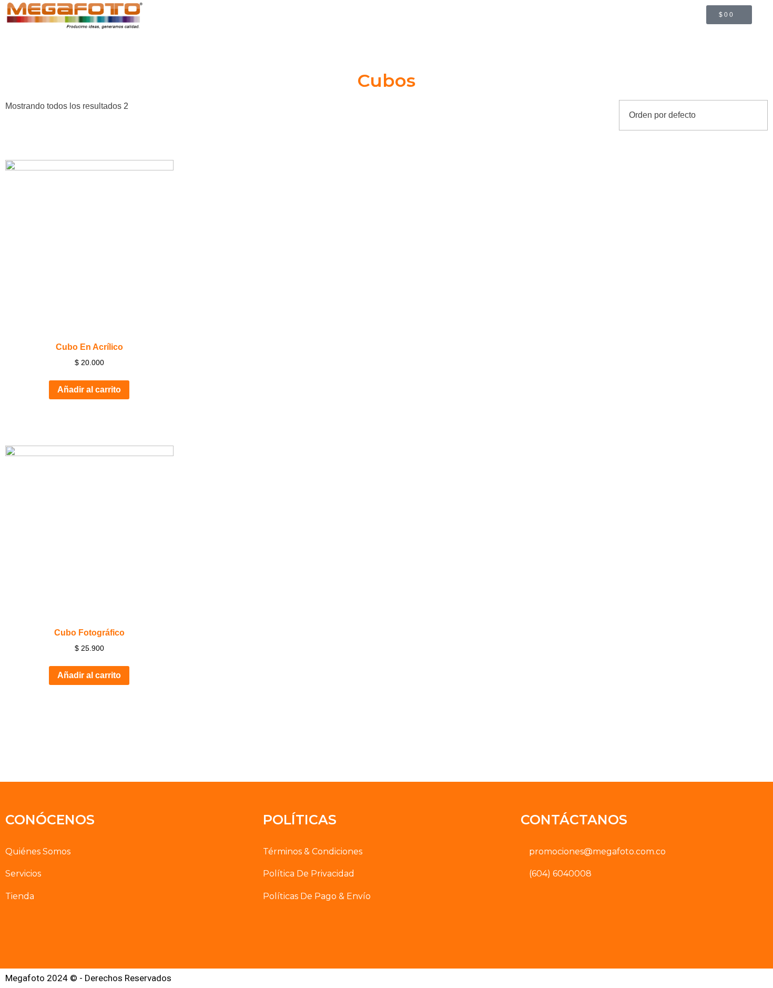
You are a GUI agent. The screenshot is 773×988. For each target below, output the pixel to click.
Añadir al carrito (89, 389)
